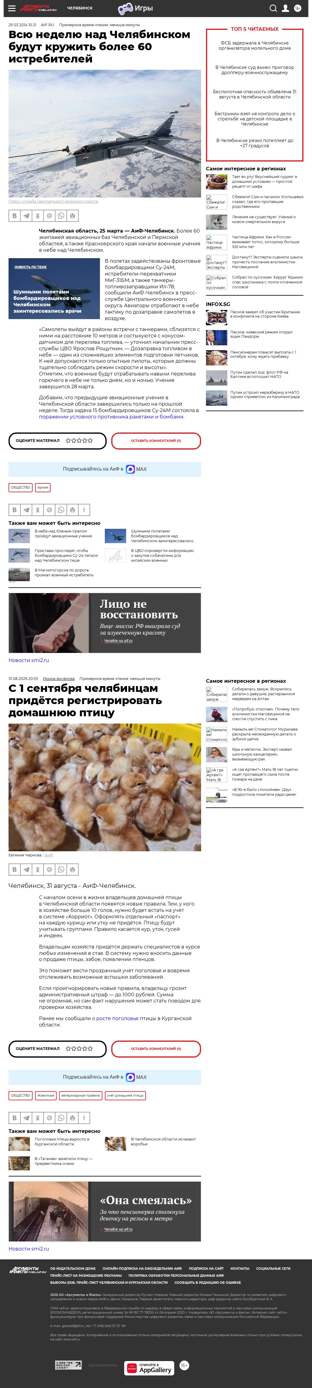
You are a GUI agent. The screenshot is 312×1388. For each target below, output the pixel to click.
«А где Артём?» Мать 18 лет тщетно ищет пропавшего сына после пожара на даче (265, 774)
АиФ (48, 855)
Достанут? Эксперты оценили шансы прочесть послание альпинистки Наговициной (267, 262)
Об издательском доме (73, 1269)
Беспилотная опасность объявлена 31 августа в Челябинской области (254, 94)
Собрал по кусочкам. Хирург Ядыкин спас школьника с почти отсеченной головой (267, 282)
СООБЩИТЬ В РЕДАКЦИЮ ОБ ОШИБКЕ (208, 1283)
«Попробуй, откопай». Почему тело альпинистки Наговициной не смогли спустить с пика (266, 714)
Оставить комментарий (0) (156, 441)
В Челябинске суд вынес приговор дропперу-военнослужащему (254, 70)
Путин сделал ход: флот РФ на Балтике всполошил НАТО (259, 374)
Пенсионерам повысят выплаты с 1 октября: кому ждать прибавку (263, 354)
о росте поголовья (115, 1018)
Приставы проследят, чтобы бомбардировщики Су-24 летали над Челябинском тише (66, 555)
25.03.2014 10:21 (22, 25)
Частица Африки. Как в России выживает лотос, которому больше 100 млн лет (265, 242)
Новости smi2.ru (29, 660)
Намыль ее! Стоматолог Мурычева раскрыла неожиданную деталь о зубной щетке (265, 734)
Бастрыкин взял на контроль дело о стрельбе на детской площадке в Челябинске (254, 119)
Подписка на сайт (206, 1269)
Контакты (240, 1269)
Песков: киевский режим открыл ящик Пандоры (261, 334)
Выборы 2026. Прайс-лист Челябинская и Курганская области (109, 1283)
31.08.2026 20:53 (23, 678)
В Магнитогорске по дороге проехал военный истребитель (64, 572)
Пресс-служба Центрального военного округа (53, 201)
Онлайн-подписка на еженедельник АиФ (142, 1269)
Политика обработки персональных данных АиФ (176, 1276)
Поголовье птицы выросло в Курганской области (62, 1141)
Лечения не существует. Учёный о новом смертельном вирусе (264, 219)
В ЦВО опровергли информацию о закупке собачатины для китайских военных (162, 555)
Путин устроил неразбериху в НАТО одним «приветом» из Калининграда (265, 394)
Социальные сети (273, 1269)
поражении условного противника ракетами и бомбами (111, 417)
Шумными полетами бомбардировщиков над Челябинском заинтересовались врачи (149, 538)
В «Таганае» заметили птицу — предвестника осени (64, 1161)
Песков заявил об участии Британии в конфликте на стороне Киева (265, 314)
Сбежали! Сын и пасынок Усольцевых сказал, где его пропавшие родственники (267, 201)
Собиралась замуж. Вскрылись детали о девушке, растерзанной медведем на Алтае (263, 694)
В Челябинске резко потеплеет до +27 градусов (254, 143)
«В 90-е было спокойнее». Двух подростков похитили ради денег (264, 792)
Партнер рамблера (102, 1365)
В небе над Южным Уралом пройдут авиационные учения (63, 533)
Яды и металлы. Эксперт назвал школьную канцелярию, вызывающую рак (262, 754)
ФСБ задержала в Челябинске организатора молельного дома (255, 46)
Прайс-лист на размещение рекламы (86, 1276)
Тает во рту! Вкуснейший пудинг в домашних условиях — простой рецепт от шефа (264, 181)
